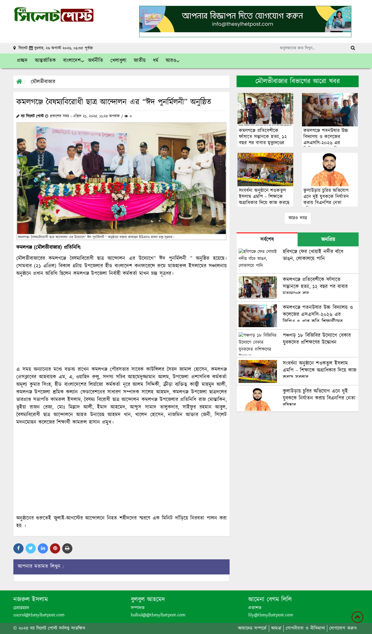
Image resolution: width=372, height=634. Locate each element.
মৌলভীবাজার (43, 82)
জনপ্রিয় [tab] (328, 239)
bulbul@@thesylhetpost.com (158, 615)
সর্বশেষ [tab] (267, 239)
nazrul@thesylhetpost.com (39, 615)
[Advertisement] (121, 321)
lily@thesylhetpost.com (270, 615)
